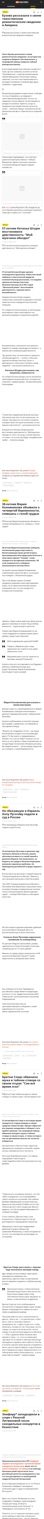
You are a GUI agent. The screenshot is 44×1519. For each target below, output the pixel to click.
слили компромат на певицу (15, 1469)
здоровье (18, 483)
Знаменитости (7, 483)
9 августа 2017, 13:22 (8, 29)
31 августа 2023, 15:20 (9, 242)
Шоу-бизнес (27, 483)
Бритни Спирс (19, 1395)
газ (23, 1055)
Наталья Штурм (8, 485)
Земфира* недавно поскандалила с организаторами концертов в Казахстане (21, 1463)
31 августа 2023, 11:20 (9, 517)
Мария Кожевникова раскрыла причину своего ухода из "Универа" (21, 782)
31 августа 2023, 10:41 (9, 821)
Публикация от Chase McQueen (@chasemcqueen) (21, 203)
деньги (17, 1055)
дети (16, 789)
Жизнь (33, 6)
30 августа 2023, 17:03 (9, 1431)
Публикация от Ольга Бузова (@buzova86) (18, 153)
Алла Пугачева (31, 1055)
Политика (11, 6)
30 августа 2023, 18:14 (9, 1090)
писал (7, 207)
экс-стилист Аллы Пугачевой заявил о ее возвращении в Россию (20, 1044)
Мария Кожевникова (10, 792)
